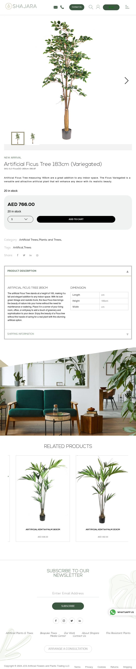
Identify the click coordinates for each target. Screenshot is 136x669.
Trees (27, 247)
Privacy (89, 667)
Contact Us (77, 7)
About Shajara (90, 633)
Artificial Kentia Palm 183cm (38, 530)
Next (126, 80)
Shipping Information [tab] (20, 334)
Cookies (102, 667)
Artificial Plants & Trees (19, 633)
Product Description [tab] (21, 271)
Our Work (69, 633)
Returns (114, 667)
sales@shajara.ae (55, 7)
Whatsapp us (125, 612)
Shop (111, 7)
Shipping (127, 667)
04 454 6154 (62, 7)
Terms (77, 667)
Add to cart (76, 219)
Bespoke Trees (48, 633)
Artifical (18, 247)
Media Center (58, 636)
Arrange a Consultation (68, 649)
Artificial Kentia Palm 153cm (98, 530)
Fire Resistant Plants (118, 633)
